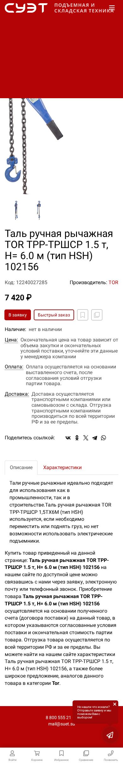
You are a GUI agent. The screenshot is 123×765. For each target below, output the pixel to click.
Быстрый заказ (54, 314)
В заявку (18, 314)
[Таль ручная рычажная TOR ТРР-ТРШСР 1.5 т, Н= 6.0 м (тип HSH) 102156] (61, 115)
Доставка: (17, 394)
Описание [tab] (21, 467)
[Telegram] (94, 438)
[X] (86, 438)
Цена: (11, 340)
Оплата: (14, 367)
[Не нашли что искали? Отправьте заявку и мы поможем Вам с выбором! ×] (110, 735)
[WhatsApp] (103, 438)
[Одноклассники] (77, 438)
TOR (113, 282)
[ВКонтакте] (68, 438)
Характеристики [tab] (62, 467)
